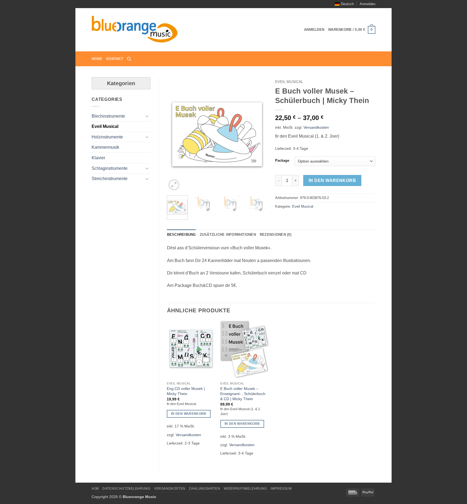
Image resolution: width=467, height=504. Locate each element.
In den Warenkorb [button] (188, 413)
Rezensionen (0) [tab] (275, 235)
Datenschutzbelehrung (126, 488)
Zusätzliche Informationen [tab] (228, 235)
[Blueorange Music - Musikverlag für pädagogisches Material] (135, 30)
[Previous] (176, 134)
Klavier (98, 157)
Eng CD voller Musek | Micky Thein (186, 391)
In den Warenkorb (332, 180)
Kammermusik (105, 147)
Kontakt (114, 59)
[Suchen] (129, 59)
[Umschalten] (147, 116)
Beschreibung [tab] (181, 235)
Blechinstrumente (108, 116)
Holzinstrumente (107, 137)
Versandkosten (316, 127)
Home (97, 59)
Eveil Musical (105, 126)
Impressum (281, 488)
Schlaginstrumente (110, 168)
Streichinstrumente (110, 178)
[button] (367, 4)
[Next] (258, 134)
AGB (95, 488)
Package (282, 161)
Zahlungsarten (204, 488)
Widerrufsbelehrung (245, 488)
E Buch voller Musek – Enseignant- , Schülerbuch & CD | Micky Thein (242, 393)
